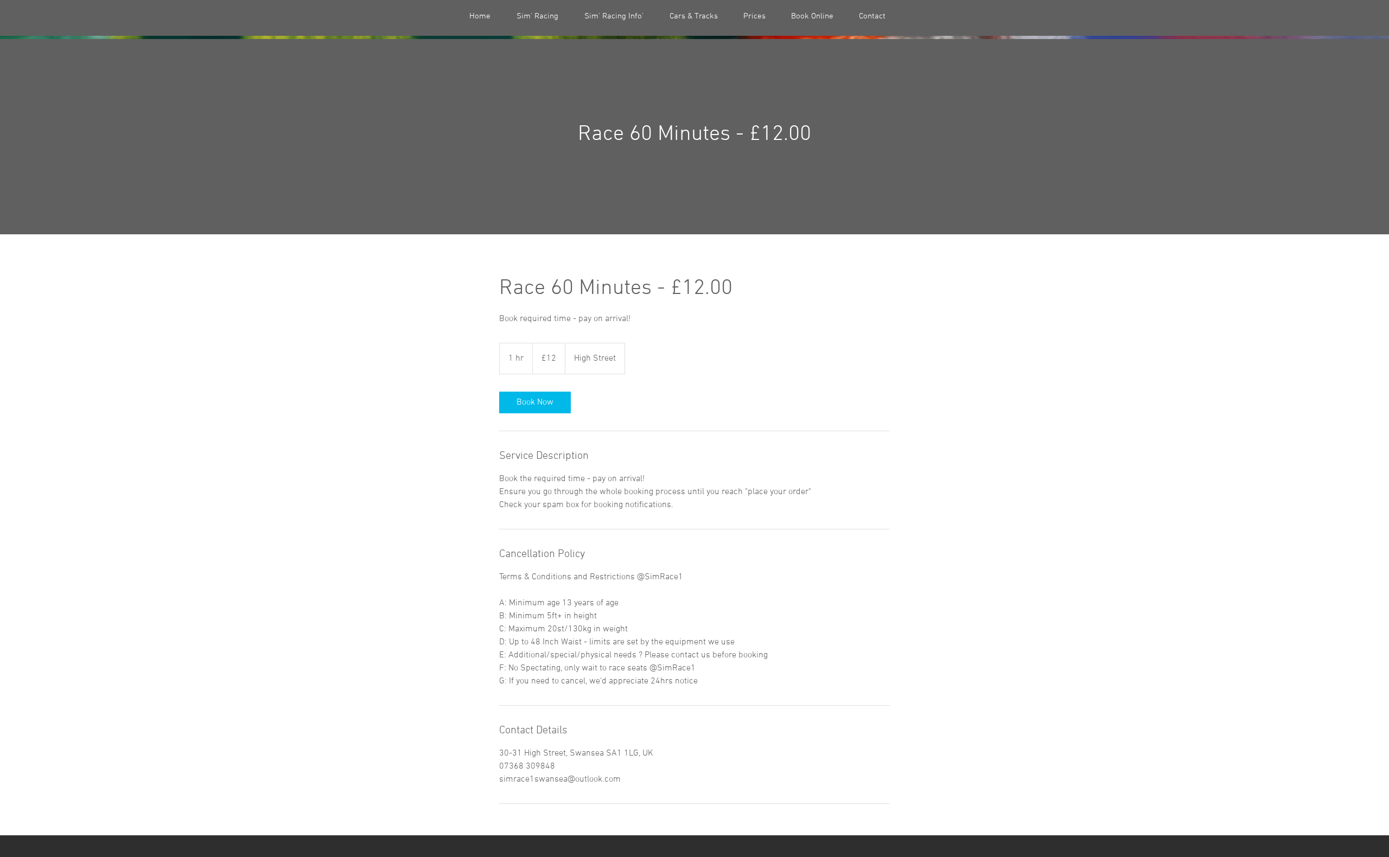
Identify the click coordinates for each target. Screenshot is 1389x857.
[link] (535, 402)
